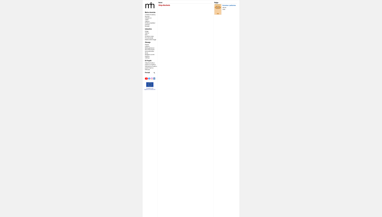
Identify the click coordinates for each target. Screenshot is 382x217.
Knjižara (147, 56)
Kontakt (147, 26)
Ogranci (147, 21)
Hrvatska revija (149, 36)
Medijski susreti (149, 54)
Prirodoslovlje (149, 38)
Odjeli (146, 19)
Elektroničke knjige (150, 39)
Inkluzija (147, 69)
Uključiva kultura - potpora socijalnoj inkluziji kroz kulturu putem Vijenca (151, 65)
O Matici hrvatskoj (150, 15)
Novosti (147, 16)
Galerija (147, 58)
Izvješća (147, 46)
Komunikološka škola (149, 52)
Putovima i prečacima (229, 5)
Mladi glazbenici (149, 48)
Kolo (146, 35)
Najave (147, 44)
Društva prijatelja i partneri (150, 23)
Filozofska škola (149, 49)
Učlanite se (148, 18)
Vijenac (147, 33)
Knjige (147, 31)
